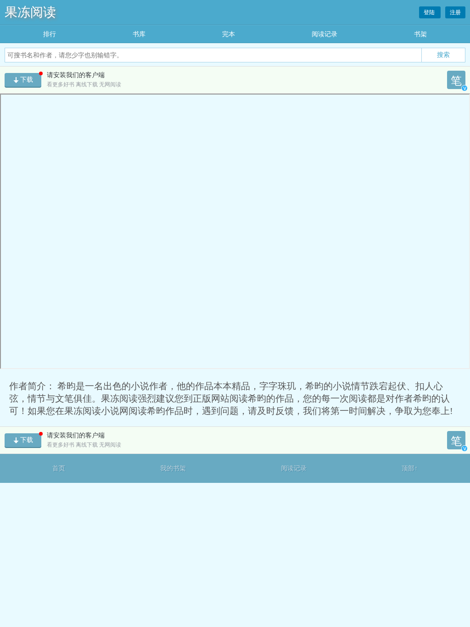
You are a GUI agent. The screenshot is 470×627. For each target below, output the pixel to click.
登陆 (430, 12)
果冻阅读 (30, 12)
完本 (228, 34)
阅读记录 (324, 34)
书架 (420, 34)
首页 (58, 468)
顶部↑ (410, 468)
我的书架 (173, 468)
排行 (49, 34)
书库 (139, 34)
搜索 (443, 54)
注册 (455, 12)
